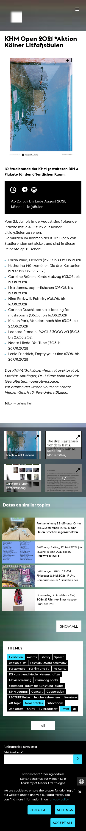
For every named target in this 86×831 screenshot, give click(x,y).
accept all (63, 823)
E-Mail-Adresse (13, 752)
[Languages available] (81, 781)
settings (65, 810)
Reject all (39, 810)
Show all (69, 626)
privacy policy (59, 799)
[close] (79, 792)
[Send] (77, 759)
